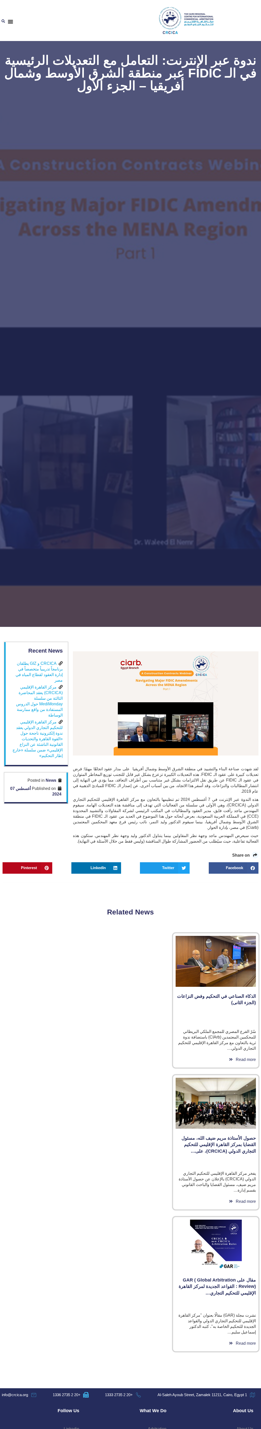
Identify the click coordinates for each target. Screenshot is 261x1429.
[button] (10, 21)
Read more (244, 1059)
